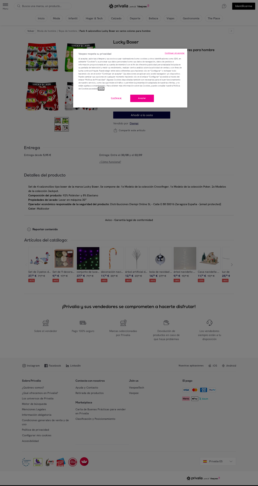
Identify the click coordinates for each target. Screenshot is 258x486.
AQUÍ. (101, 88)
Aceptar (142, 98)
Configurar (116, 98)
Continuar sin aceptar (175, 53)
